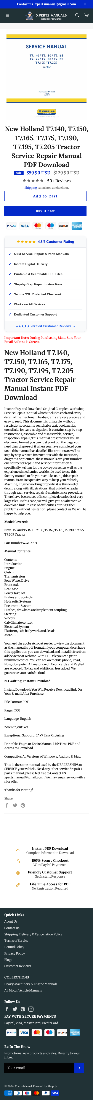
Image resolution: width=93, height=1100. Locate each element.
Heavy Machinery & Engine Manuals (30, 984)
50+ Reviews (59, 180)
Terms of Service (16, 941)
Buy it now (45, 211)
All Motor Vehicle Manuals (23, 990)
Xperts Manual (23, 1086)
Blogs (8, 960)
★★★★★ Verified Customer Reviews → (45, 326)
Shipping (30, 188)
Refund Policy (14, 947)
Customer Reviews (17, 966)
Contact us (11, 928)
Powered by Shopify (45, 1086)
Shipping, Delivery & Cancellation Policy (33, 934)
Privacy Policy (14, 953)
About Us (10, 921)
